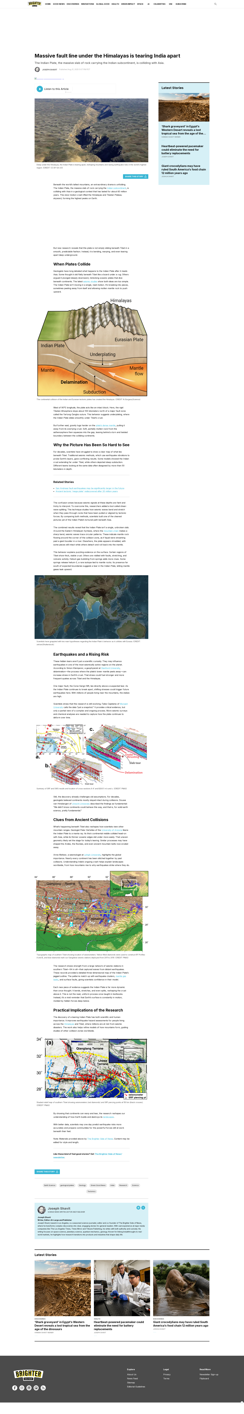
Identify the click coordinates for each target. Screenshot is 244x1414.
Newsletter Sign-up (209, 1374)
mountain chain (111, 531)
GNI (170, 4)
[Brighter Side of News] (34, 4)
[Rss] (43, 1387)
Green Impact (128, 4)
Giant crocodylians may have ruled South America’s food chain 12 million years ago (184, 169)
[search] (215, 4)
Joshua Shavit (168, 176)
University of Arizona (112, 830)
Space (140, 4)
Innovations (87, 4)
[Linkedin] (138, 1208)
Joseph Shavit (49, 70)
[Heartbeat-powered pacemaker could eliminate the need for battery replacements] (122, 1288)
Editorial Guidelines (136, 1386)
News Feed (132, 1378)
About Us (131, 1374)
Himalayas (69, 1024)
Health (115, 4)
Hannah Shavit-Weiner (171, 137)
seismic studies (90, 281)
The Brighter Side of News (100, 1138)
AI (148, 4)
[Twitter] (143, 1208)
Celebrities (159, 4)
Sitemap (131, 1382)
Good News (59, 4)
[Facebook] (14, 1387)
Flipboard (204, 1378)
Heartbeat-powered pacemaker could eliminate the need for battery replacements (182, 149)
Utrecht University (81, 803)
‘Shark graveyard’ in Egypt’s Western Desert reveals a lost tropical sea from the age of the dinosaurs (182, 130)
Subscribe (181, 4)
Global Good (103, 4)
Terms (166, 1378)
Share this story (134, 176)
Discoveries (73, 4)
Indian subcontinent (116, 188)
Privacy (167, 1374)
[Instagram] (21, 1387)
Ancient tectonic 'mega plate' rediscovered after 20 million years (87, 491)
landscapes (108, 1117)
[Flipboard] (36, 1387)
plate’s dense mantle (105, 425)
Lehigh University (92, 854)
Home (48, 4)
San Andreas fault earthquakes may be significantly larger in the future (90, 488)
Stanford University (110, 668)
